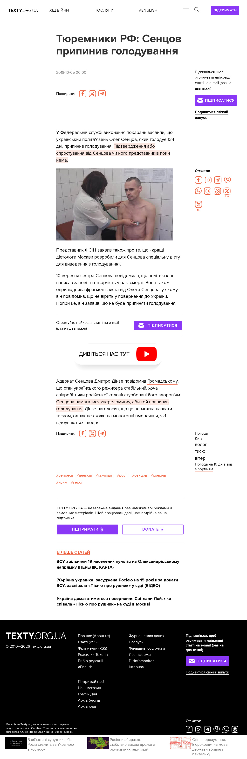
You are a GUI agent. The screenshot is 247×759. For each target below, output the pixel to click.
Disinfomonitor (141, 661)
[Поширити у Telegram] (102, 93)
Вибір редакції (90, 661)
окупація (105, 475)
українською (63, 732)
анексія (85, 475)
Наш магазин (89, 688)
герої (77, 482)
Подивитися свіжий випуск (207, 672)
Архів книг (87, 706)
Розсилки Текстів (93, 654)
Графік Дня (87, 694)
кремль (159, 475)
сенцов (140, 475)
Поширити (65, 93)
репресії (65, 475)
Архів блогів (89, 700)
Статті (83, 642)
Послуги (136, 642)
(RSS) (93, 642)
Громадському (162, 381)
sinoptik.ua (204, 469)
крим (62, 482)
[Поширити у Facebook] (82, 93)
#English (85, 667)
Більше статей (73, 552)
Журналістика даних (146, 635)
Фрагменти (87, 648)
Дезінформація (142, 654)
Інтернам (136, 667)
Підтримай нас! (91, 681)
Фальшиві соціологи (147, 648)
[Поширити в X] (92, 93)
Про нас (85, 635)
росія (124, 475)
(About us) (101, 635)
